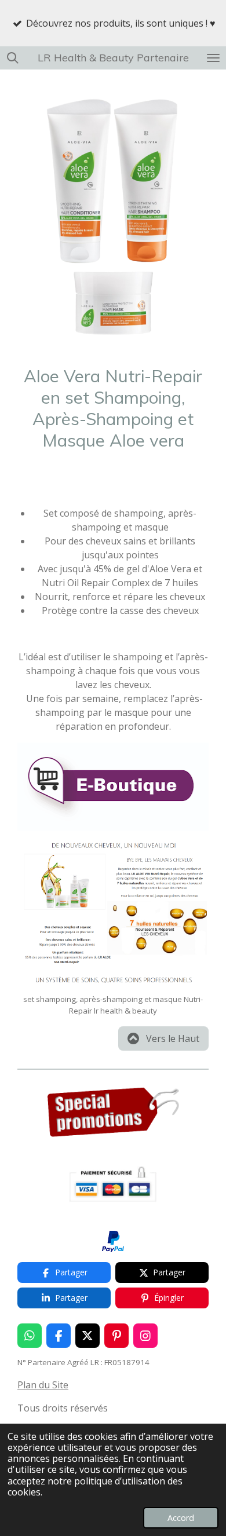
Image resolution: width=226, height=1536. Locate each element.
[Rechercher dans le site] (12, 58)
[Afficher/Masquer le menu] (213, 58)
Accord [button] (180, 1517)
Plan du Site (42, 1384)
